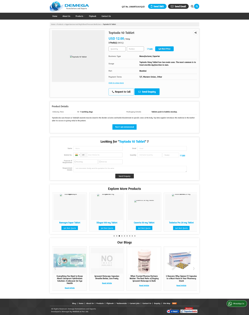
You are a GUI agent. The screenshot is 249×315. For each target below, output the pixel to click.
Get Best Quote (81, 228)
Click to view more (116, 83)
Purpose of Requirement (67, 161)
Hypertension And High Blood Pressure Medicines (83, 24)
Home (54, 16)
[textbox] (135, 48)
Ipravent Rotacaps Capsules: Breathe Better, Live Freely (86, 277)
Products (79, 16)
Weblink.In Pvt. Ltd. (80, 311)
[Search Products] (191, 6)
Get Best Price (164, 49)
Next (194, 268)
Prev (55, 268)
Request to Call (122, 91)
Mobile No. (68, 155)
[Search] (196, 6)
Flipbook (92, 16)
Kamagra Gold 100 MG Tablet (193, 222)
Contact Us (106, 16)
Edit (151, 49)
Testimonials (121, 303)
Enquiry (157, 303)
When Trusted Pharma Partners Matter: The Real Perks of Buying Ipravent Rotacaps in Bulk (123, 278)
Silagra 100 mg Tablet (81, 222)
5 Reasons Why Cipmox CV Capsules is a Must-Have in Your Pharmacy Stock (161, 278)
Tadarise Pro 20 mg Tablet (156, 222)
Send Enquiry (148, 91)
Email (134, 148)
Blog (74, 303)
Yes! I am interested (124, 127)
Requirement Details (67, 169)
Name (70, 148)
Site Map (166, 303)
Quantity (133, 155)
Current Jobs (135, 303)
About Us (66, 16)
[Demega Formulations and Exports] (69, 6)
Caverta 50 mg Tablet (118, 222)
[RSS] (174, 303)
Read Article (86, 283)
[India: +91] (77, 155)
